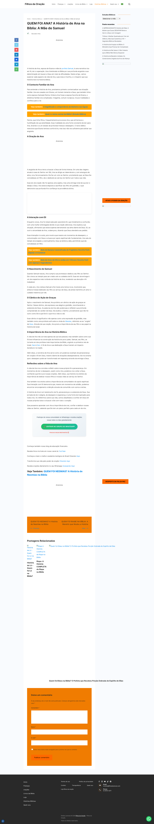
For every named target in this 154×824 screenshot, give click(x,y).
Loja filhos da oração (67, 789)
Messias (68, 321)
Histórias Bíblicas (100, 4)
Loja (91, 4)
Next (83, 528)
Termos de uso (65, 781)
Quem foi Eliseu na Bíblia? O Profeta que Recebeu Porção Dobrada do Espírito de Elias (86, 681)
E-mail (33, 738)
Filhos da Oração (35, 4)
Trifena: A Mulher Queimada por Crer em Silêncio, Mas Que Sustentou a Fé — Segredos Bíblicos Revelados (115, 38)
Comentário (35, 708)
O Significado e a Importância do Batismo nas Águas (65, 107)
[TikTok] (107, 781)
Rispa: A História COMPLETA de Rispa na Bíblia (41, 566)
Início (53, 4)
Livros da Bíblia (80, 4)
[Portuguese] (122, 4)
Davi (38, 345)
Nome (33, 727)
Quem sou (113, 4)
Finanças (61, 4)
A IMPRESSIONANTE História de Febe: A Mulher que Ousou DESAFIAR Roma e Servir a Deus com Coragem (115, 30)
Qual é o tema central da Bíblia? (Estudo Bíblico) (65, 114)
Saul (33, 345)
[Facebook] (99, 781)
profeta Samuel (67, 68)
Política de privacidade (86, 781)
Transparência (76, 785)
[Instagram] (102, 781)
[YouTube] (105, 781)
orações (70, 4)
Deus (31, 324)
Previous (36, 528)
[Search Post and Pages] (129, 4)
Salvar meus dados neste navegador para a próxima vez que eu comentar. (55, 749)
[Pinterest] (110, 781)
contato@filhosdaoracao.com (111, 786)
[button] (149, 819)
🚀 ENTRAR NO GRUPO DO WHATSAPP (59, 426)
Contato (63, 785)
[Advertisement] (59, 53)
